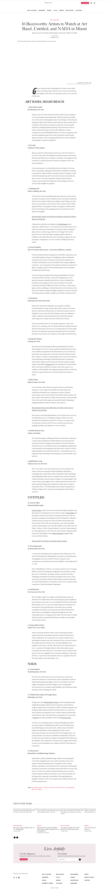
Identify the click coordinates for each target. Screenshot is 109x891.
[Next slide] (17, 837)
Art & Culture (46, 874)
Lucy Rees (55, 35)
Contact (87, 880)
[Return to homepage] (22, 873)
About (86, 874)
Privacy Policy (89, 877)
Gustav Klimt (70, 513)
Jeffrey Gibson (37, 789)
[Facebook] (16, 877)
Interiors (45, 877)
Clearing (48, 364)
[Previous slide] (14, 837)
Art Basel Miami (37, 787)
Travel (44, 880)
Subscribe (85, 3)
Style (58, 877)
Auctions (59, 883)
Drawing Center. (66, 718)
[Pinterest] (19, 877)
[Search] (91, 3)
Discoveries (74, 874)
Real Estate (60, 874)
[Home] (54, 4)
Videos (72, 877)
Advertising (74, 880)
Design (58, 880)
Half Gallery (59, 787)
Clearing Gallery (48, 787)
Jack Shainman (69, 787)
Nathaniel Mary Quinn (51, 702)
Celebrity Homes (47, 883)
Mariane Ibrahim (57, 533)
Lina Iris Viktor (36, 510)
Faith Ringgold (62, 224)
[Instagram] (14, 877)
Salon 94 (35, 718)
